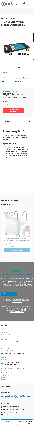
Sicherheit (4, 332)
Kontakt (3, 379)
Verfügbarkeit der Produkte (9, 346)
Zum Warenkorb (17, 250)
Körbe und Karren (22, 11)
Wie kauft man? (6, 329)
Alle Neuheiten (6, 204)
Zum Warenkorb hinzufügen (13, 110)
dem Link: (18, 311)
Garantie (3, 357)
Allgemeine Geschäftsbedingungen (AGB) (13, 368)
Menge (5, 101)
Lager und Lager (12, 11)
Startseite (3, 11)
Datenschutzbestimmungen (9, 339)
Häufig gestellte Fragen (8, 334)
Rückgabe (4, 359)
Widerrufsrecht (5, 375)
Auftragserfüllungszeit (7, 350)
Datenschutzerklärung (17, 302)
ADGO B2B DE (5, 370)
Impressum (4, 377)
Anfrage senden (9, 293)
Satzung (3, 337)
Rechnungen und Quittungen (10, 348)
